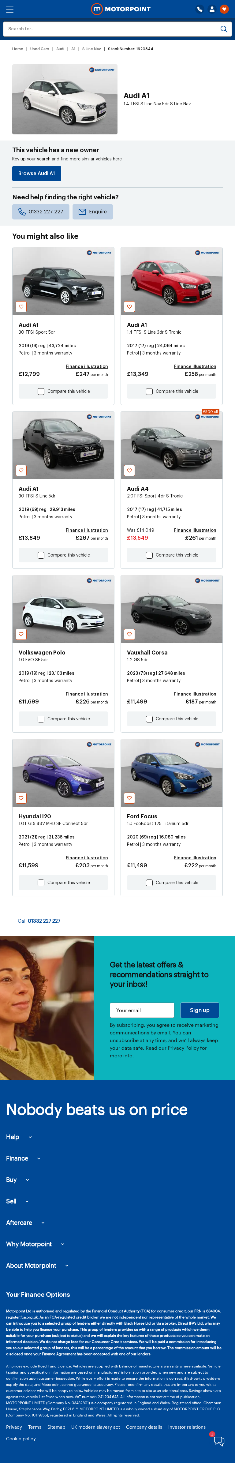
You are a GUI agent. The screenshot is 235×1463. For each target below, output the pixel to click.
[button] (9, 9)
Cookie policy (21, 1438)
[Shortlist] (224, 9)
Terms (34, 1427)
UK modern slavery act (95, 1427)
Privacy (14, 1427)
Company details (144, 1427)
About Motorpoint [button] (31, 1265)
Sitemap (56, 1427)
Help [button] (12, 1137)
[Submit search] (224, 29)
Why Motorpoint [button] (29, 1244)
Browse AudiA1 (36, 173)
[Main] (121, 9)
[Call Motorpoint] (199, 9)
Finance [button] (17, 1158)
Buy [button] (11, 1179)
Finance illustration (87, 367)
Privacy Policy (183, 1048)
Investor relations (187, 1427)
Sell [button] (11, 1201)
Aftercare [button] (19, 1222)
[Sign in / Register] (212, 9)
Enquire (98, 211)
